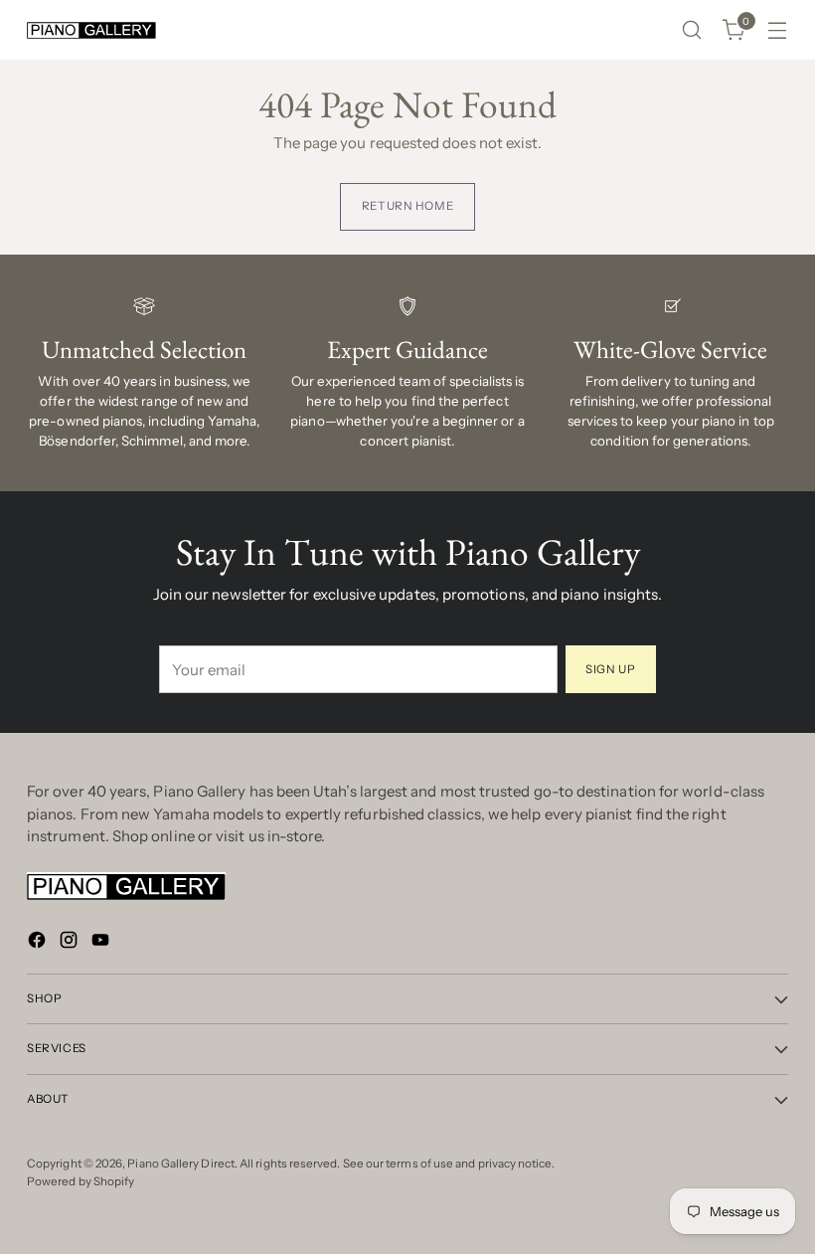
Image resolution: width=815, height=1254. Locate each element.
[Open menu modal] (777, 30)
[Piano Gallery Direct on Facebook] (39, 943)
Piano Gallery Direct (181, 1163)
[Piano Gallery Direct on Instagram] (70, 943)
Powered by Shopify (80, 1181)
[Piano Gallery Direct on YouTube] (102, 943)
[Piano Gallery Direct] (91, 30)
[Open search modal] (692, 30)
